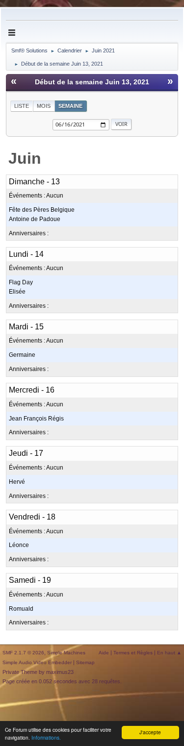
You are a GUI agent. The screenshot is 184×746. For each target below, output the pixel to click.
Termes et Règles (133, 652)
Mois (44, 106)
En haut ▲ (169, 652)
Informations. (46, 737)
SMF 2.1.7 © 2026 (23, 652)
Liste (21, 106)
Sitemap (85, 662)
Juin (24, 158)
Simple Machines (66, 652)
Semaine (70, 106)
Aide (104, 652)
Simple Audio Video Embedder (37, 662)
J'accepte (150, 732)
